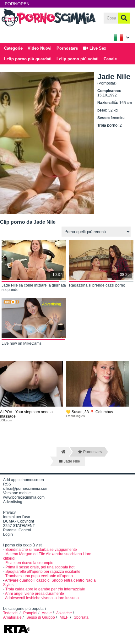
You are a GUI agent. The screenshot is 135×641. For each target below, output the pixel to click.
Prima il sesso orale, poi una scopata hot (39, 567)
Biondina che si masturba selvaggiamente (41, 549)
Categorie (13, 48)
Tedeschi (11, 613)
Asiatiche (64, 613)
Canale (110, 59)
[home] (63, 452)
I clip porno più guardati (27, 59)
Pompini (30, 613)
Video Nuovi (39, 48)
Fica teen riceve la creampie (29, 563)
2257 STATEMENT (19, 525)
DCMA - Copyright (18, 521)
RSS (7, 484)
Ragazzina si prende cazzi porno (97, 285)
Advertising (12, 502)
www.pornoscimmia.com (24, 497)
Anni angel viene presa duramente (34, 593)
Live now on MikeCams (21, 343)
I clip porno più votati (78, 59)
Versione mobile (17, 493)
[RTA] (17, 632)
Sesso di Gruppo (40, 617)
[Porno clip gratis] (49, 26)
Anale (47, 613)
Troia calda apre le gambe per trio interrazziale (45, 589)
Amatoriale (12, 617)
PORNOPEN (17, 3)
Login (8, 534)
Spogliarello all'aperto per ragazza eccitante (42, 571)
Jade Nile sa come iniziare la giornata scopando (34, 287)
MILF (64, 617)
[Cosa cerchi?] (124, 18)
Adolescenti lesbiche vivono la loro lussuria (42, 598)
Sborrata (81, 617)
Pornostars (67, 48)
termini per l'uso (16, 517)
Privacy (9, 512)
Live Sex (97, 48)
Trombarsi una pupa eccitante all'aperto (39, 576)
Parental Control (17, 530)
